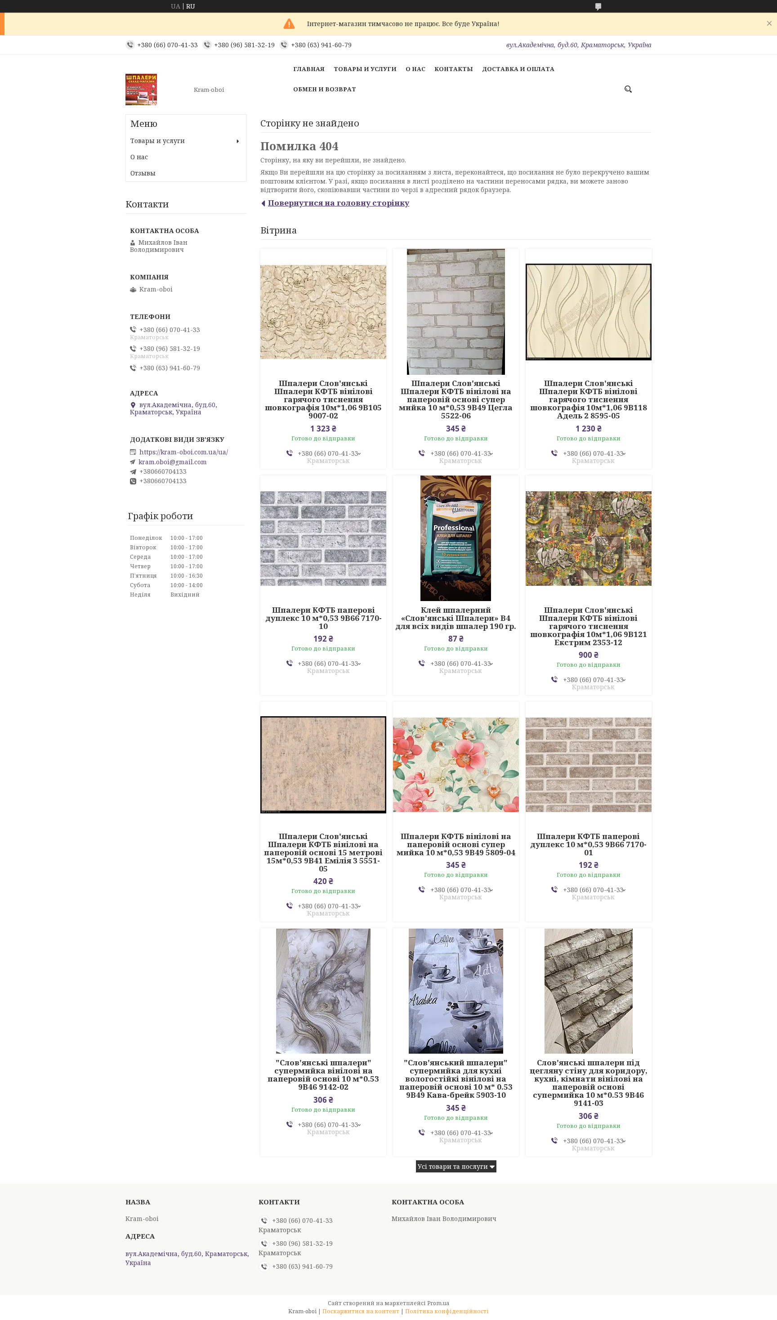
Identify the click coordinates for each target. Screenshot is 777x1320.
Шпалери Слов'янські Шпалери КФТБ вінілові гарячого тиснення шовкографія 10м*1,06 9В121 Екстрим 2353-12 (588, 626)
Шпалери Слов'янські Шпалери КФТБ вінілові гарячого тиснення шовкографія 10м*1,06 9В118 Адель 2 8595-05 (588, 399)
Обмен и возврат (324, 89)
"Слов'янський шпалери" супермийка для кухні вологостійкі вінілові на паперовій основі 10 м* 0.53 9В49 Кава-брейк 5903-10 (456, 1079)
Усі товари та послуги (453, 1166)
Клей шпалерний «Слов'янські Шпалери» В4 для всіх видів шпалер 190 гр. (455, 618)
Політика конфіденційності (447, 1311)
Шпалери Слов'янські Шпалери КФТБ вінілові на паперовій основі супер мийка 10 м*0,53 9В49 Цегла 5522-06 (456, 399)
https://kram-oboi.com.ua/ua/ (183, 452)
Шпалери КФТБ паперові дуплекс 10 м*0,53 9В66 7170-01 (588, 844)
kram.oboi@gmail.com (172, 462)
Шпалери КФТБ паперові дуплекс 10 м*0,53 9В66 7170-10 (323, 618)
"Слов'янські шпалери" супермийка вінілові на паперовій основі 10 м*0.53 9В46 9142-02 (323, 1075)
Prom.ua (438, 1303)
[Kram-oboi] (156, 89)
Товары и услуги (365, 69)
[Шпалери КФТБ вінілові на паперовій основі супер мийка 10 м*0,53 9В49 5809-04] (456, 765)
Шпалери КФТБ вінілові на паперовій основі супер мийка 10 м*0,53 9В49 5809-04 (456, 844)
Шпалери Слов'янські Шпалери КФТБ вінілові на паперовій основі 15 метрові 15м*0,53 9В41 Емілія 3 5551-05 (323, 852)
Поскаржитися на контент (360, 1311)
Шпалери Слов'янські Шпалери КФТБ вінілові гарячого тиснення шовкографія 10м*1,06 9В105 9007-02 (323, 399)
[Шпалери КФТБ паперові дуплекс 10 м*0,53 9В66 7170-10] (323, 539)
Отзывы (143, 173)
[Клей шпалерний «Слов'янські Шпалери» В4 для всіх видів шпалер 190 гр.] (456, 539)
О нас (415, 69)
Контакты (453, 69)
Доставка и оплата (518, 69)
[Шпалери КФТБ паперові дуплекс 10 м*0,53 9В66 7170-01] (589, 765)
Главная (309, 69)
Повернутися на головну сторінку (338, 203)
